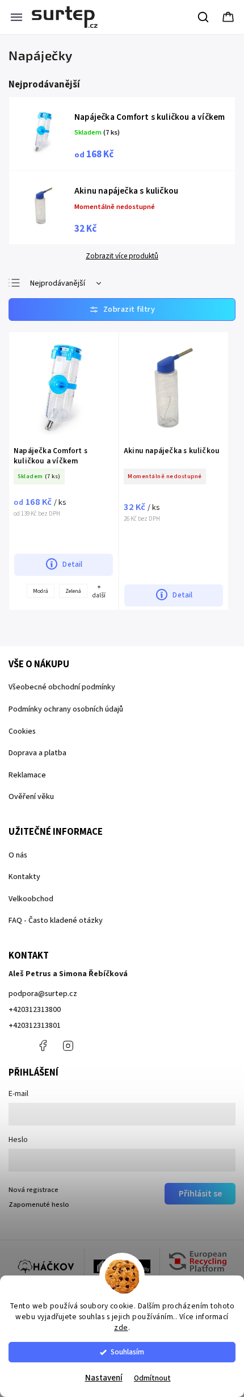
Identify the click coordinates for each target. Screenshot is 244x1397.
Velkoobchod (31, 899)
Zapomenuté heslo (39, 1204)
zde (121, 1327)
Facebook (42, 1045)
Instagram (68, 1045)
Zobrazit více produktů (122, 256)
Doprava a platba (37, 753)
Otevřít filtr (122, 309)
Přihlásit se (200, 1193)
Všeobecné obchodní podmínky (62, 687)
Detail (72, 564)
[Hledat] (204, 17)
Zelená (73, 591)
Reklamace (27, 775)
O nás (18, 855)
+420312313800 (35, 1009)
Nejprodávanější (57, 283)
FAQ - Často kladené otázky (56, 920)
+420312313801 (35, 1025)
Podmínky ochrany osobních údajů (66, 709)
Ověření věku (31, 796)
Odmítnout (152, 1378)
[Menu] (16, 17)
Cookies (22, 731)
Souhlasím (127, 1351)
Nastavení (104, 1378)
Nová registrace (33, 1190)
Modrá (40, 591)
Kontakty (24, 876)
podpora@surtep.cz (43, 993)
